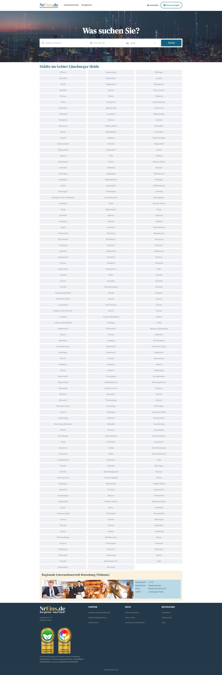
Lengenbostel (63, 460)
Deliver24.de (93, 623)
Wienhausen (159, 174)
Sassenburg (111, 72)
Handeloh (111, 263)
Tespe (158, 209)
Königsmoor (111, 269)
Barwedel (63, 78)
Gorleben (111, 281)
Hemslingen (63, 436)
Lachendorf (111, 185)
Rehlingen (63, 352)
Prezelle (63, 287)
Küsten (159, 311)
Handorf (111, 358)
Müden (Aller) (111, 126)
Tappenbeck (111, 84)
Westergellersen (159, 382)
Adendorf (159, 334)
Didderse (111, 138)
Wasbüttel (63, 120)
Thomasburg (111, 400)
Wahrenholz (63, 150)
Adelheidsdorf (159, 185)
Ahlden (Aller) (159, 484)
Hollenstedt (63, 233)
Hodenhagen (63, 495)
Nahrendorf (63, 376)
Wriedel (63, 561)
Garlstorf (159, 245)
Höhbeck (159, 281)
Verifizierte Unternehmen (135, 623)
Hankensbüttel (159, 102)
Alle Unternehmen (132, 613)
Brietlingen (159, 406)
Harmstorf (159, 239)
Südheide (111, 168)
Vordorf (63, 138)
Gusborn (159, 293)
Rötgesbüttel (110, 132)
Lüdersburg (63, 418)
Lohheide (159, 191)
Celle (111, 156)
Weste (159, 555)
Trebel (159, 323)
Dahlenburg (159, 370)
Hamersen (63, 454)
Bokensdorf (111, 78)
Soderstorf (110, 352)
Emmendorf (111, 543)
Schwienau (111, 555)
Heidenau (159, 263)
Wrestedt (111, 567)
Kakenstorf (63, 269)
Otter (159, 269)
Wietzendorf (111, 484)
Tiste (159, 460)
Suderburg (159, 531)
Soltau (159, 478)
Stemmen (63, 448)
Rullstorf (111, 418)
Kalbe (111, 454)
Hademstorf (159, 489)
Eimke (63, 531)
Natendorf (159, 549)
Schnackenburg (111, 287)
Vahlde (111, 448)
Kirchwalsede (111, 436)
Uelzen (63, 519)
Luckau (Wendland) (111, 317)
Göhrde (111, 293)
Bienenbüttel (159, 513)
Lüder (159, 561)
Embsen (158, 388)
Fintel (63, 442)
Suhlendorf (159, 525)
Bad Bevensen (111, 537)
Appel (63, 227)
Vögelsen (111, 364)
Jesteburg (63, 245)
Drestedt (111, 227)
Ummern (111, 144)
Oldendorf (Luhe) (159, 346)
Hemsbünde (159, 430)
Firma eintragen (172, 5)
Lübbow (159, 317)
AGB (163, 623)
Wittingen (159, 72)
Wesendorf (111, 150)
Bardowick (158, 352)
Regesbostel (159, 233)
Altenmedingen (63, 537)
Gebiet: (138, 592)
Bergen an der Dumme (63, 311)
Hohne (63, 185)
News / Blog (130, 618)
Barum (63, 358)
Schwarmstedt (63, 513)
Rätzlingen (159, 519)
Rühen (111, 96)
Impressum (166, 613)
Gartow (63, 281)
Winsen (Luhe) (159, 203)
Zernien (159, 305)
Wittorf (159, 364)
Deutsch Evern (111, 388)
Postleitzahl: (140, 582)
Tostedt (63, 275)
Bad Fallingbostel (111, 472)
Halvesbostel (159, 227)
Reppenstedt (63, 382)
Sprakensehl (111, 108)
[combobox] (143, 43)
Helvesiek (111, 442)
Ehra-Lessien (158, 90)
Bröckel (159, 168)
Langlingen (111, 174)
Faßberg (158, 156)
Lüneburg (111, 340)
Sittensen (111, 460)
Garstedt (63, 251)
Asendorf (63, 215)
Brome (111, 90)
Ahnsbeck (63, 179)
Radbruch (63, 364)
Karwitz (159, 299)
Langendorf (63, 305)
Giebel (159, 150)
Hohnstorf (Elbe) (159, 412)
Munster (159, 472)
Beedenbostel (111, 179)
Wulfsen (158, 257)
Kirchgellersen (159, 376)
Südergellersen (111, 382)
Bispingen (159, 466)
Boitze (63, 370)
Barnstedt (63, 388)
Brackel (111, 215)
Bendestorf (111, 239)
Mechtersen (159, 358)
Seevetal (63, 203)
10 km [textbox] (132, 43)
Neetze (159, 394)
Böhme (111, 495)
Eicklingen (63, 174)
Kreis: (137, 588)
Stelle (111, 203)
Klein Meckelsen (159, 454)
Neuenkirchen (63, 478)
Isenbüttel (111, 114)
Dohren (63, 263)
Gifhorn (63, 72)
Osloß (63, 84)
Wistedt (159, 275)
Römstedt (63, 555)
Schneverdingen (111, 478)
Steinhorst (159, 108)
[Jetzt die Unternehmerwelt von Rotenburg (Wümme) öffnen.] (88, 589)
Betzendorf (111, 346)
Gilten (110, 507)
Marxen (111, 221)
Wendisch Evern (63, 406)
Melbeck (63, 394)
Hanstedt (63, 221)
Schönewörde (63, 144)
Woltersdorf (111, 329)
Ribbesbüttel (159, 114)
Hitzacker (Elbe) (63, 299)
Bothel (63, 430)
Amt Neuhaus (159, 340)
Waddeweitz (63, 329)
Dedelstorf (111, 102)
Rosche (63, 525)
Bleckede (63, 340)
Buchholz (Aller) (159, 501)
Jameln (111, 299)
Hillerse (111, 120)
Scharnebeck (158, 418)
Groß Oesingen (159, 138)
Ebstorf (63, 543)
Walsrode (63, 484)
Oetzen (111, 519)
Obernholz (63, 108)
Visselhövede (159, 424)
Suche (171, 42)
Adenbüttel (159, 126)
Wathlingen (111, 191)
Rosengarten (159, 197)
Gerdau (111, 531)
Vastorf (159, 400)
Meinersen (63, 126)
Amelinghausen (63, 346)
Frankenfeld (159, 495)
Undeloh (159, 221)
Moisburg (111, 233)
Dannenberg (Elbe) (63, 293)
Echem (63, 412)
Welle (111, 275)
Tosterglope (111, 376)
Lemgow (63, 317)
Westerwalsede (158, 436)
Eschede (63, 168)
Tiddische (159, 96)
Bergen (63, 156)
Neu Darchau (111, 305)
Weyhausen (159, 84)
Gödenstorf (111, 251)
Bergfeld (63, 90)
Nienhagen (63, 191)
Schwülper (159, 132)
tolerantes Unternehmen (68, 662)
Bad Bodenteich (111, 561)
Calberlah (63, 114)
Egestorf (159, 215)
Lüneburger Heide (155, 592)
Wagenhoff (159, 144)
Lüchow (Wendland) (63, 323)
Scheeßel (111, 424)
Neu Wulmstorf (110, 197)
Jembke (159, 78)
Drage (63, 209)
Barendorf (111, 394)
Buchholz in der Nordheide (63, 197)
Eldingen (159, 179)
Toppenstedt (63, 257)
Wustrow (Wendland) (159, 329)
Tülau (63, 102)
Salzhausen (159, 251)
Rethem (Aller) (111, 501)
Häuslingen (63, 501)
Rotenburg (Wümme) (63, 424)
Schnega (111, 323)
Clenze (111, 311)
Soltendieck (63, 567)
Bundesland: (140, 585)
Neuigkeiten (87, 5)
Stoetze (111, 525)
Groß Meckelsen (159, 448)
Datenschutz (167, 618)
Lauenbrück (159, 442)
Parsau (63, 96)
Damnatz (159, 287)
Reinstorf (63, 400)
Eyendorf (111, 245)
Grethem (111, 489)
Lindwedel (159, 507)
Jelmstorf (111, 549)
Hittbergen (111, 412)
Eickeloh (63, 489)
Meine (63, 132)
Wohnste (111, 466)
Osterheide (111, 513)
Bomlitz (63, 472)
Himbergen (63, 549)
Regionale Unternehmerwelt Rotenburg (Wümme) (76, 575)
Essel (63, 507)
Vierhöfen (111, 257)
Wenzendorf (63, 239)
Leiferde (158, 120)
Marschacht (111, 209)
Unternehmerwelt (71, 5)
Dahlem (111, 370)
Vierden (63, 466)
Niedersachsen (154, 585)
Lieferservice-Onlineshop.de (99, 613)
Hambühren (63, 162)
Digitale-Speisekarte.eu (98, 618)
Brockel (111, 430)
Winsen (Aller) (159, 162)
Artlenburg (111, 406)
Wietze (111, 162)
